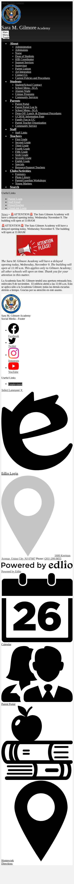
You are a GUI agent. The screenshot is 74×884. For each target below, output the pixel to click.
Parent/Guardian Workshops (30, 180)
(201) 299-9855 (52, 558)
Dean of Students (24, 56)
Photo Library (22, 177)
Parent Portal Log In (26, 107)
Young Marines (23, 183)
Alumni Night (22, 91)
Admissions (21, 49)
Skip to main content (12, 2)
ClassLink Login (17, 208)
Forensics (20, 174)
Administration (23, 46)
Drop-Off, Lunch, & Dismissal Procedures (38, 113)
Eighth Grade (22, 161)
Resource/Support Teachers (30, 167)
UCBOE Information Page (29, 116)
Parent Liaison (23, 68)
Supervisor (21, 65)
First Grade (21, 139)
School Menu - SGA (26, 87)
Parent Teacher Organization (30, 122)
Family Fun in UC (25, 119)
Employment (15, 384)
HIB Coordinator (24, 59)
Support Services (24, 62)
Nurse (18, 53)
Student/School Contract (28, 84)
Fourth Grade (22, 148)
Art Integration (23, 71)
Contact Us (21, 74)
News (4, 214)
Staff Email (14, 202)
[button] (14, 43)
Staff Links (21, 132)
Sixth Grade (21, 154)
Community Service (26, 125)
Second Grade (23, 142)
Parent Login (15, 198)
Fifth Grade (21, 151)
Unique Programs (24, 94)
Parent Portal (22, 104)
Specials (19, 164)
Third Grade (22, 145)
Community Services (26, 97)
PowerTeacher (16, 205)
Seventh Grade (23, 158)
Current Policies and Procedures (32, 78)
